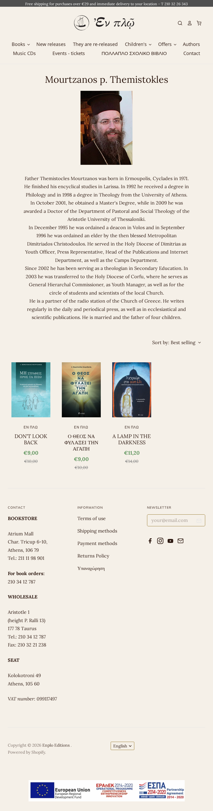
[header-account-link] (187, 23)
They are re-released (95, 44)
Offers (165, 44)
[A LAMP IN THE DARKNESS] (131, 389)
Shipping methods (97, 531)
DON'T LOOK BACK (31, 439)
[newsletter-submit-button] (199, 522)
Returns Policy (93, 556)
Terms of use (91, 518)
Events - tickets (68, 53)
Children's (136, 44)
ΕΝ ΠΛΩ (31, 427)
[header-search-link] (178, 23)
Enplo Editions (56, 745)
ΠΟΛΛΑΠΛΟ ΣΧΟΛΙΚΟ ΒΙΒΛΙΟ (134, 53)
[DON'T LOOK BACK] (30, 389)
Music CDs (24, 53)
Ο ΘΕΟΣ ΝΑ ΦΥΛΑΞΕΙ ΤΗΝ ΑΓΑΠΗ (81, 442)
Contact (191, 53)
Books (19, 44)
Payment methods (97, 543)
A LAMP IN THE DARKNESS (131, 439)
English (120, 745)
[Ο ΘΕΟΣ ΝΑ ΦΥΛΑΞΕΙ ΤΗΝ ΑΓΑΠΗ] (81, 389)
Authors (191, 44)
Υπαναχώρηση (91, 568)
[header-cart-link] (197, 23)
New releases (51, 44)
